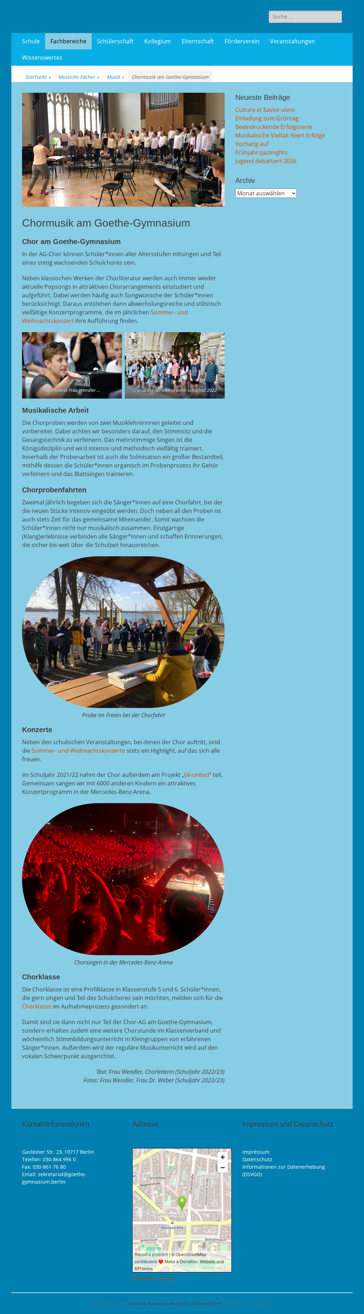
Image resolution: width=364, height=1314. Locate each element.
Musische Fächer (79, 77)
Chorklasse (37, 1006)
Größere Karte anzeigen (153, 1278)
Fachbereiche (68, 41)
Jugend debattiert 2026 (265, 161)
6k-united (196, 775)
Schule (31, 41)
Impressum (255, 1151)
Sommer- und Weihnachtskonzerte (78, 751)
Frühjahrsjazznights (261, 152)
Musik (115, 77)
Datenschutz (257, 1159)
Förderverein (242, 41)
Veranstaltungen (292, 41)
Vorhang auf (251, 144)
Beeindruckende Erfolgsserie (273, 127)
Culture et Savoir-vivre (265, 110)
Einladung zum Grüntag (267, 118)
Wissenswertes (42, 57)
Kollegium (157, 41)
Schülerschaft (115, 41)
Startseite (38, 77)
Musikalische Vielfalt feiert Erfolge (280, 135)
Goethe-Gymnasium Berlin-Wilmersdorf (175, 1303)
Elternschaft (198, 41)
